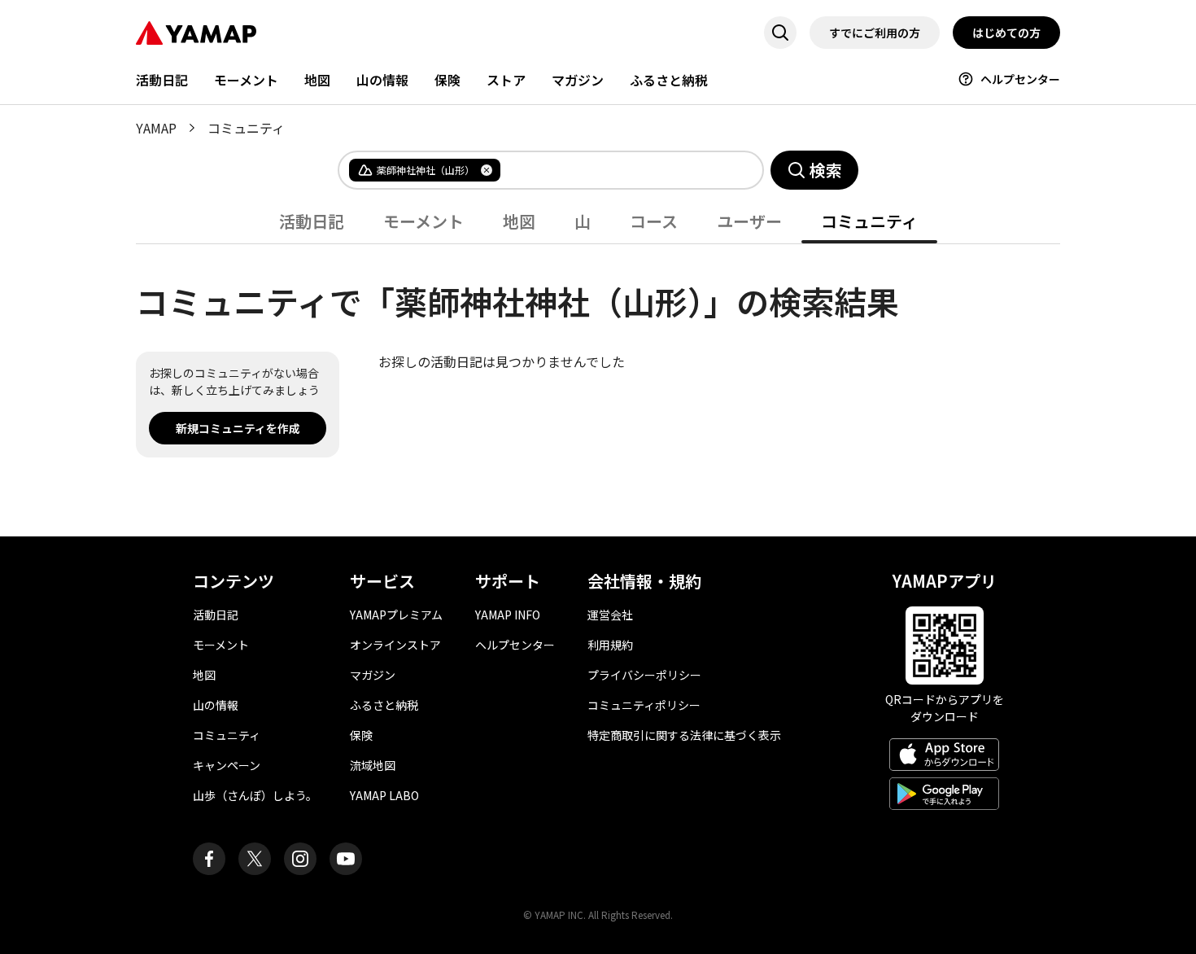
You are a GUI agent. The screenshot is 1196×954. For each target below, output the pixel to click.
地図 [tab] (519, 221)
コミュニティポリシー (644, 705)
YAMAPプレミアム (396, 614)
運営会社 (610, 614)
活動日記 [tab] (311, 221)
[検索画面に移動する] (780, 32)
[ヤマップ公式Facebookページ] (209, 858)
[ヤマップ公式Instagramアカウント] (300, 858)
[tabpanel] (598, 350)
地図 (317, 80)
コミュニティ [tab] (869, 221)
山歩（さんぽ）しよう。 (255, 795)
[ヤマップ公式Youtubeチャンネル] (346, 858)
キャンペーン (226, 765)
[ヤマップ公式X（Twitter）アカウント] (254, 858)
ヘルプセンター (1020, 79)
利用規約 (610, 645)
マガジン (578, 80)
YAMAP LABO (384, 795)
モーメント (246, 80)
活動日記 (162, 80)
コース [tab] (654, 221)
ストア (506, 80)
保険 (447, 80)
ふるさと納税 (669, 80)
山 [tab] (582, 221)
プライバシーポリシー (644, 675)
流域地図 (372, 765)
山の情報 (382, 80)
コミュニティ (226, 735)
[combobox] (618, 170)
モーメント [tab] (423, 221)
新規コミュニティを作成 (238, 428)
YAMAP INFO (507, 614)
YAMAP (156, 128)
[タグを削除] (486, 170)
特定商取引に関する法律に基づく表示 (684, 735)
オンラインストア (395, 645)
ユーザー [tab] (749, 221)
